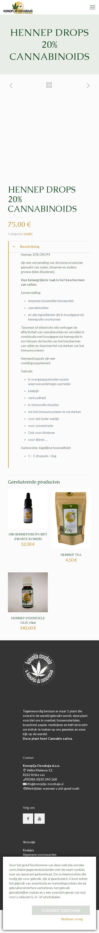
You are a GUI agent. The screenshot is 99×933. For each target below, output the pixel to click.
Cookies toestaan (61, 910)
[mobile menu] (92, 7)
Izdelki (27, 234)
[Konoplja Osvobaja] (18, 7)
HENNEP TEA (71, 555)
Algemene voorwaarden (39, 855)
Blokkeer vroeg (72, 919)
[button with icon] (28, 818)
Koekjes (28, 850)
